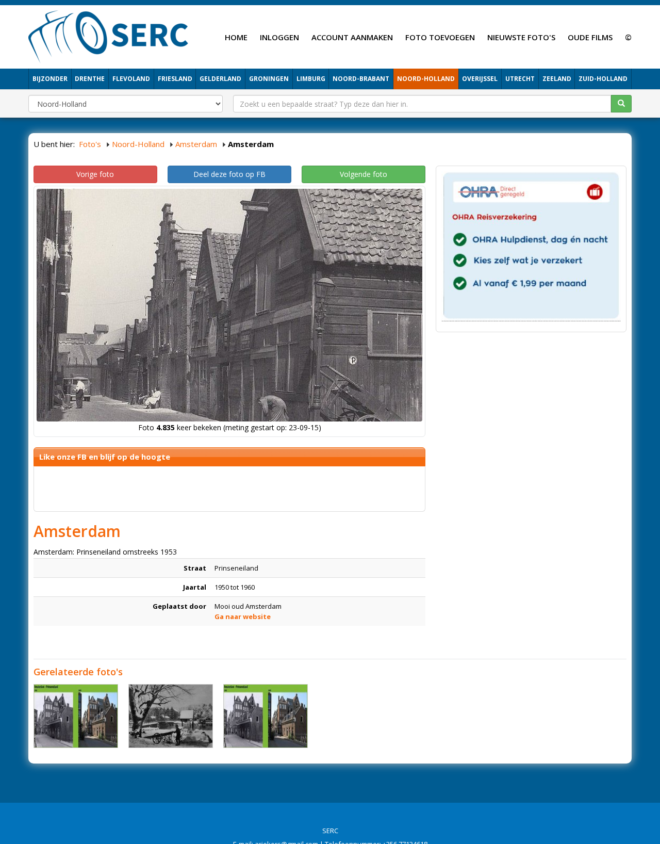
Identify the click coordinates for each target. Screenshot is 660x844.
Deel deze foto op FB (229, 174)
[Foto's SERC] (108, 35)
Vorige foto (95, 174)
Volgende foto (363, 174)
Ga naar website (242, 616)
